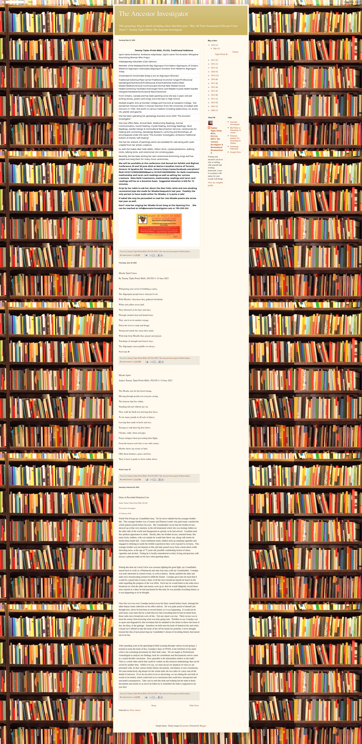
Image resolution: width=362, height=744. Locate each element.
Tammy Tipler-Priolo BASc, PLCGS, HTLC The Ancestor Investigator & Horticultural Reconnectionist (217, 140)
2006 (213, 110)
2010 (213, 102)
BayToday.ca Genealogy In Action (235, 130)
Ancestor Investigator (235, 123)
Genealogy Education (234, 147)
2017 (213, 83)
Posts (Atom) (135, 710)
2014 (213, 94)
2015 (213, 90)
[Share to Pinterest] (161, 255)
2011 (213, 98)
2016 (213, 87)
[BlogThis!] (153, 255)
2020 (213, 71)
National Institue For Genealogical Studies (235, 139)
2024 (213, 45)
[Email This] (150, 255)
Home (153, 705)
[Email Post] (146, 255)
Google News (235, 152)
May (215, 48)
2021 (213, 67)
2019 (213, 75)
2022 (213, 63)
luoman (185, 725)
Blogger (203, 725)
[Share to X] (156, 255)
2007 (213, 106)
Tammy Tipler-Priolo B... (225, 53)
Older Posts (194, 705)
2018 (213, 79)
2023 (213, 60)
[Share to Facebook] (159, 255)
